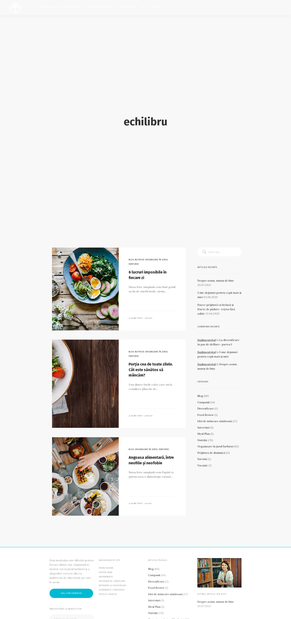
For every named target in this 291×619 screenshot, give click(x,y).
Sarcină (202, 459)
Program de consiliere (112, 581)
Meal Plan (203, 433)
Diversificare (205, 408)
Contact (157, 7)
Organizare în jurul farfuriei (215, 446)
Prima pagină (106, 568)
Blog (144, 7)
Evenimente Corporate (100, 7)
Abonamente (106, 577)
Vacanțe (202, 465)
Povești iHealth (127, 7)
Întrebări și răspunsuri (112, 585)
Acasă (31, 7)
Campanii (203, 402)
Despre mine (47, 7)
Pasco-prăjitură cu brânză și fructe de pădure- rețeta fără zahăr (216, 309)
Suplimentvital (206, 340)
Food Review (205, 415)
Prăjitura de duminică (211, 452)
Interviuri (203, 427)
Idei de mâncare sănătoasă (214, 421)
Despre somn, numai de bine (215, 280)
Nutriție (202, 440)
